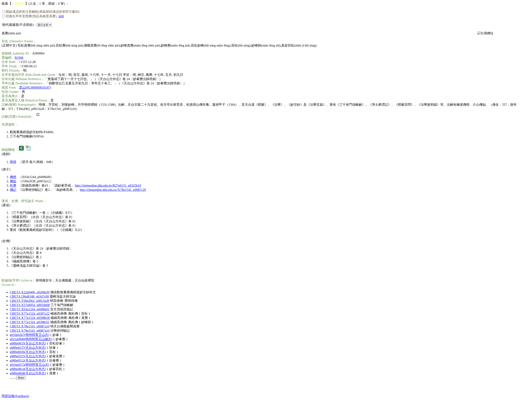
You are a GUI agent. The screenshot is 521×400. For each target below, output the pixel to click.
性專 (13, 185)
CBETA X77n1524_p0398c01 (29, 322)
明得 (13, 162)
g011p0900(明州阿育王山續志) (31, 339)
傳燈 (13, 177)
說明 (61, 16)
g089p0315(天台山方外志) (28, 356)
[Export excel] (28, 149)
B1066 (19, 57)
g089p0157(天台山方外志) (28, 347)
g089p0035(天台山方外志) (28, 343)
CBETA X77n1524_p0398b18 (30, 318)
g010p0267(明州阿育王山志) (29, 335)
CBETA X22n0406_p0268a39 (29, 292)
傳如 (13, 181)
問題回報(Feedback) (15, 396)
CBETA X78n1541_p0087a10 (29, 326)
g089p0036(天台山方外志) (28, 352)
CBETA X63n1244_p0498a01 (29, 309)
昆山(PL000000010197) (35, 87)
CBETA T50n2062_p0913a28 (29, 300)
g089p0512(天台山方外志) (28, 360)
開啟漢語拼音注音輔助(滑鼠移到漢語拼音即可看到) (42, 11)
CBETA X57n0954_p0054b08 (30, 305)
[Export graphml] (21, 149)
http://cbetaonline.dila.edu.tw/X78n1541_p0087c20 (113, 189)
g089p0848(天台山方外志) (28, 373)
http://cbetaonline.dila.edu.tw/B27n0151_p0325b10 (108, 185)
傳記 (13, 189)
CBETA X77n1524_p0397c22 (29, 313)
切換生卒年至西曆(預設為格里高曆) (31, 16)
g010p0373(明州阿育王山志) (29, 364)
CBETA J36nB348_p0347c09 (29, 296)
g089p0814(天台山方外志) (28, 369)
